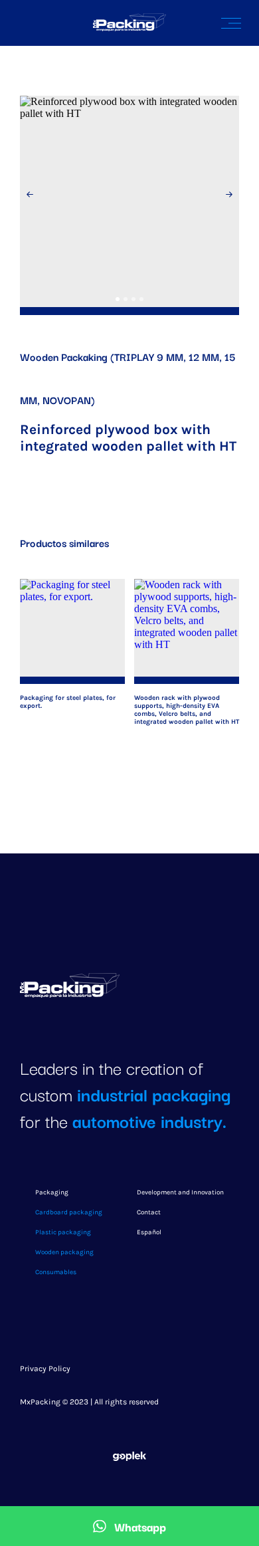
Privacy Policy (45, 1368)
